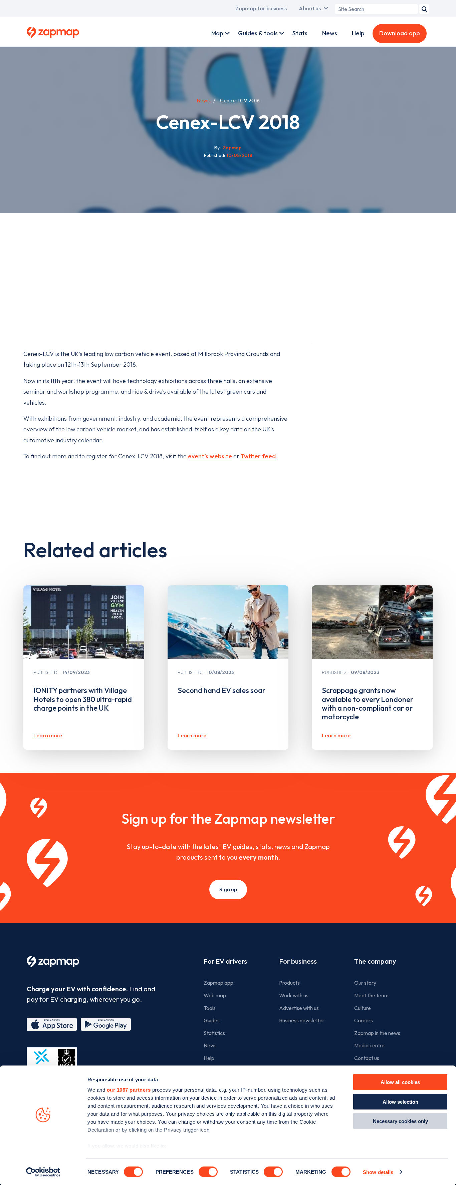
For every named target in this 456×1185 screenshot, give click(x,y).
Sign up (228, 889)
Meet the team (371, 995)
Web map (215, 995)
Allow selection (400, 1101)
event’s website (210, 456)
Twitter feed (258, 456)
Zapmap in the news (377, 1033)
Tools (210, 1008)
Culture (362, 1008)
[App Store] (52, 1024)
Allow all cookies (400, 1082)
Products (289, 982)
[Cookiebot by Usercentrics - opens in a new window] (43, 1172)
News (329, 33)
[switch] (208, 1171)
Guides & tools (258, 33)
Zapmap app (218, 982)
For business (298, 961)
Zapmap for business (261, 8)
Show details (378, 1172)
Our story (365, 982)
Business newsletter (301, 1020)
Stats (299, 33)
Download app (399, 33)
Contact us (366, 1058)
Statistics (214, 1033)
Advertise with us (299, 1008)
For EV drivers (225, 961)
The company (375, 961)
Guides (212, 1020)
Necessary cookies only (400, 1121)
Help (358, 33)
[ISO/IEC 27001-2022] (52, 1063)
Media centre (369, 1045)
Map (217, 33)
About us (310, 8)
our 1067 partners (129, 1090)
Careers (363, 1020)
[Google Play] (106, 1024)
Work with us (293, 995)
